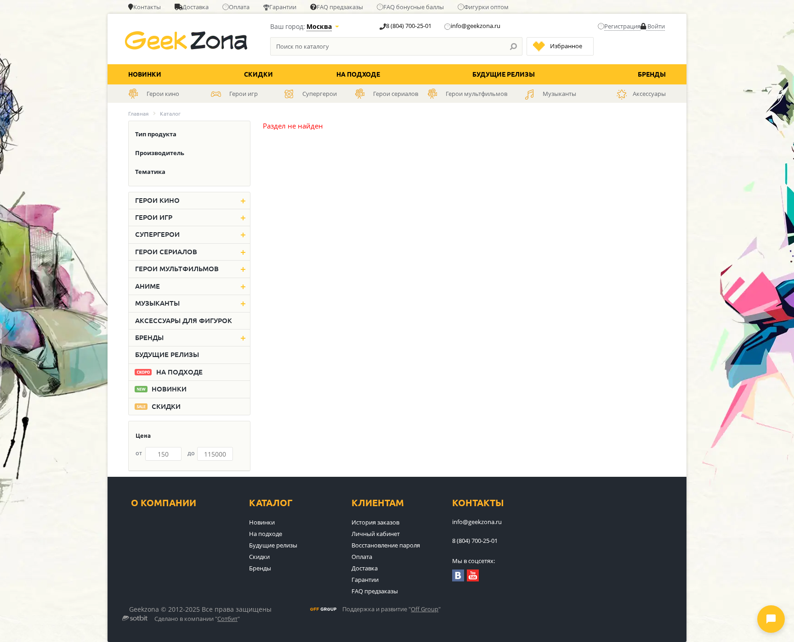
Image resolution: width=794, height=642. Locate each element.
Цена (143, 435)
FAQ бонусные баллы (413, 7)
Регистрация (622, 26)
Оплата (239, 7)
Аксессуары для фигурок (183, 320)
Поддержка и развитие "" (391, 609)
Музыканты (157, 303)
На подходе (358, 74)
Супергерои (157, 234)
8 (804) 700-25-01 (408, 26)
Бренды (652, 74)
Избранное (566, 46)
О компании (163, 502)
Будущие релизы (503, 74)
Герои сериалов (166, 252)
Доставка (195, 7)
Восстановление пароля (386, 545)
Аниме (147, 286)
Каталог (271, 502)
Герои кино (157, 200)
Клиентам (378, 502)
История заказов (375, 522)
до (191, 453)
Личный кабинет (376, 534)
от (139, 453)
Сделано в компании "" (197, 619)
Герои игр (153, 217)
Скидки (258, 74)
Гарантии (282, 7)
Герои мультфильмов (177, 269)
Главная (138, 114)
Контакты (147, 7)
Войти (655, 26)
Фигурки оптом (486, 7)
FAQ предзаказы (340, 7)
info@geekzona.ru (475, 26)
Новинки (144, 74)
